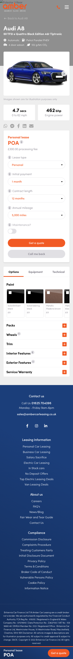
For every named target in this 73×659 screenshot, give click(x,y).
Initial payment (22, 174)
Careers (36, 501)
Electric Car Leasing (36, 463)
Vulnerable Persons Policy (36, 577)
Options (14, 272)
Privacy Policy (37, 561)
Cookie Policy (36, 582)
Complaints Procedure (36, 545)
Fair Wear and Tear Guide (36, 517)
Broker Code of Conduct (36, 572)
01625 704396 (41, 403)
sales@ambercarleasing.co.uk (36, 414)
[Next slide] (64, 73)
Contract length (22, 191)
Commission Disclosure (36, 539)
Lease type (19, 157)
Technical (58, 272)
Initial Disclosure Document (36, 555)
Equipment (36, 272)
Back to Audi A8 (17, 18)
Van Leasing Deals (36, 484)
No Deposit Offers (36, 473)
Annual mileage (22, 208)
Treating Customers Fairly (36, 550)
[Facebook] (27, 426)
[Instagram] (36, 426)
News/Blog (36, 512)
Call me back (36, 254)
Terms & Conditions (36, 566)
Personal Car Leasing (36, 446)
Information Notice (36, 588)
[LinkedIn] (45, 426)
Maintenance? (21, 225)
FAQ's (36, 506)
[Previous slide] (9, 73)
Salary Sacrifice (36, 457)
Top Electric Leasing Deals (37, 479)
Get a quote (36, 243)
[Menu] (66, 7)
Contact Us (37, 523)
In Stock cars (36, 468)
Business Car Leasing (36, 452)
